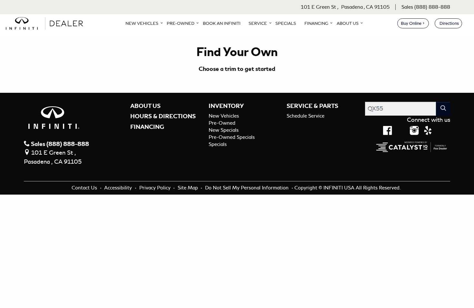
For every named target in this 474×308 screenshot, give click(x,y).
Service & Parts (312, 106)
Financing (147, 127)
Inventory (226, 106)
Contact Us (85, 188)
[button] (142, 23)
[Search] (443, 109)
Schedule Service (305, 116)
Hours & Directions (163, 116)
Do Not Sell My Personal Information (247, 188)
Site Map (188, 188)
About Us (145, 106)
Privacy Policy (155, 188)
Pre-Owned (222, 123)
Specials (218, 144)
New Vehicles (224, 116)
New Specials (224, 130)
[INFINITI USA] (46, 22)
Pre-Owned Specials (232, 137)
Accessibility (118, 188)
